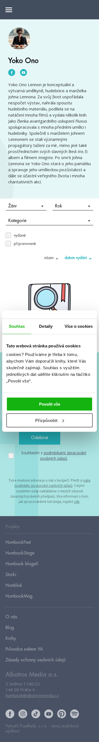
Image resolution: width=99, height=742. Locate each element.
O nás (11, 617)
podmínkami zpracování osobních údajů (63, 455)
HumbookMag (19, 596)
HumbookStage (20, 553)
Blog (10, 627)
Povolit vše (49, 404)
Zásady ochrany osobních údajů (36, 660)
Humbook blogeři (22, 564)
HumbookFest (18, 542)
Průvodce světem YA (24, 649)
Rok (58, 206)
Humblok (14, 585)
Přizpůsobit (46, 420)
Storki (11, 574)
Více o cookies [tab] (79, 326)
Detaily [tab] (46, 326)
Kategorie (17, 220)
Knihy (11, 638)
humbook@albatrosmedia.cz (32, 695)
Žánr (12, 206)
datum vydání (76, 258)
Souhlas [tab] (17, 326)
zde (77, 501)
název (49, 258)
